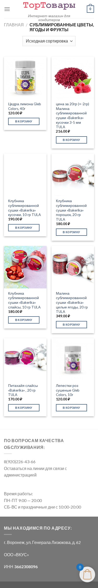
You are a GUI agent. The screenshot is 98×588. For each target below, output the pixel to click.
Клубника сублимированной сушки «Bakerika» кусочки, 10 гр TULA (24, 208)
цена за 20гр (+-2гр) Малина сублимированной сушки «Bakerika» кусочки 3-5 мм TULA (72, 115)
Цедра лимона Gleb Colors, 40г (24, 106)
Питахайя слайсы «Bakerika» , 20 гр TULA (23, 390)
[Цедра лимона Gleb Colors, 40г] (25, 78)
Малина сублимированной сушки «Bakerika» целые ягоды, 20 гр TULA (72, 302)
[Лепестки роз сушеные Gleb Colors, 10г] (72, 359)
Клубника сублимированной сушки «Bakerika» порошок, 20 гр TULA (71, 210)
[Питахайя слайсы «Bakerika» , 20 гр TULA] (25, 359)
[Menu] (7, 9)
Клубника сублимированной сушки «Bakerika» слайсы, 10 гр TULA (24, 300)
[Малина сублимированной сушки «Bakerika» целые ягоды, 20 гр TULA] (72, 267)
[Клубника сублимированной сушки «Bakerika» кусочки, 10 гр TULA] (25, 174)
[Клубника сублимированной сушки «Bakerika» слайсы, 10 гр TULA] (25, 267)
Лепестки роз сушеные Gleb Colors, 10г (67, 390)
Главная (14, 24)
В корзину (23, 121)
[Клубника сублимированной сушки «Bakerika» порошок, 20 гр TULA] (72, 174)
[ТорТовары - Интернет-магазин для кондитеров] (49, 5)
